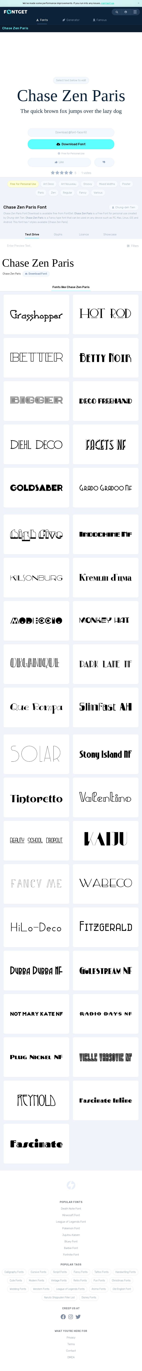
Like (61, 162)
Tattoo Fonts (102, 1272)
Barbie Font (71, 1248)
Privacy (71, 1337)
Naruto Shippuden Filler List (59, 1297)
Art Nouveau (68, 184)
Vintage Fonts (59, 1280)
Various (98, 192)
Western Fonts (41, 1289)
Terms (71, 1344)
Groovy (87, 184)
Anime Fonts (99, 1289)
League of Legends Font (71, 1221)
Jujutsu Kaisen (71, 1234)
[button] (126, 12)
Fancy (82, 192)
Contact (71, 1350)
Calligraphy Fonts (14, 1272)
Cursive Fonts (38, 1272)
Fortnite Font (71, 1254)
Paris (41, 192)
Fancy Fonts (81, 1272)
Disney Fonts (89, 1297)
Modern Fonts (36, 1280)
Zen (53, 192)
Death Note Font (71, 1208)
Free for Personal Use (23, 184)
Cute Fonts (16, 1280)
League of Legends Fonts (70, 1289)
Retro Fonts (80, 1280)
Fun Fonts (99, 1280)
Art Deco (48, 184)
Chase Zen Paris (83, 213)
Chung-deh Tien (125, 207)
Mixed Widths (107, 184)
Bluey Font (71, 1241)
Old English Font (122, 1289)
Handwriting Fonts (126, 1272)
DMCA (71, 1357)
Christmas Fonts (121, 1280)
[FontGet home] (15, 12)
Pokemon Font (71, 1228)
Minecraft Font (71, 1215)
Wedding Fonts (18, 1289)
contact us (107, 3)
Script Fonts (60, 1272)
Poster (126, 184)
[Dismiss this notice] (138, 3)
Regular (67, 192)
